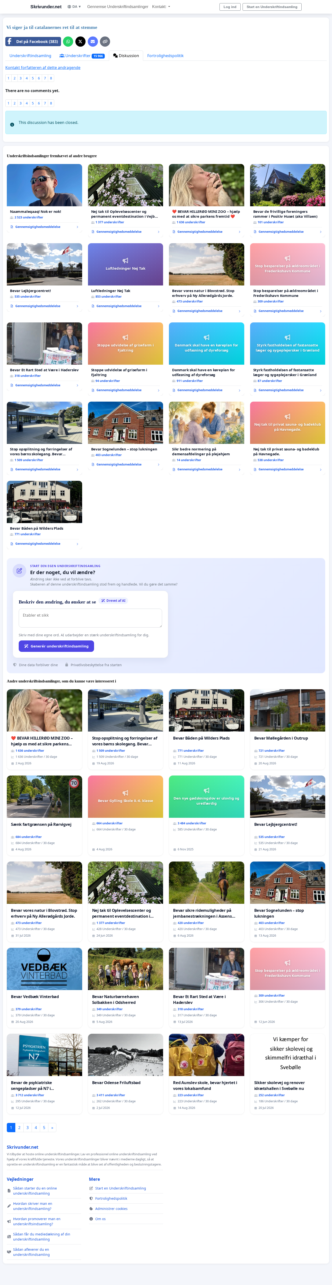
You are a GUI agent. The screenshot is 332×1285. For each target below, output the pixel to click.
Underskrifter (83, 55)
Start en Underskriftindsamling (272, 7)
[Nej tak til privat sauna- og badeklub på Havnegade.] (287, 438)
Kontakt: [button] (159, 7)
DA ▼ (76, 7)
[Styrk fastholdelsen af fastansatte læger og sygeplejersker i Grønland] (287, 359)
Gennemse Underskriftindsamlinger (117, 7)
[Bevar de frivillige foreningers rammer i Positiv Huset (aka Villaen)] (287, 200)
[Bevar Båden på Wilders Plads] (44, 515)
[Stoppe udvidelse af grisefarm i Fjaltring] (125, 359)
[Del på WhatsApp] (68, 41)
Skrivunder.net (45, 6)
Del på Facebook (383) (37, 41)
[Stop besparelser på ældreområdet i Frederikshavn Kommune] (287, 280)
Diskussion (128, 55)
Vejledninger (20, 1179)
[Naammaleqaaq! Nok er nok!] (44, 198)
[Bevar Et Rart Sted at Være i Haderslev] (44, 356)
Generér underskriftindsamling (60, 646)
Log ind (230, 7)
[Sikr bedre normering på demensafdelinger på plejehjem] (206, 438)
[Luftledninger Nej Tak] (125, 277)
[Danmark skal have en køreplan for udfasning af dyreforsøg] (206, 359)
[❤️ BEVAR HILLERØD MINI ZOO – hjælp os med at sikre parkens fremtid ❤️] (206, 200)
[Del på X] (80, 41)
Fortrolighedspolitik (165, 55)
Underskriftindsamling (30, 55)
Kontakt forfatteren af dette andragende (42, 67)
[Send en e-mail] (93, 41)
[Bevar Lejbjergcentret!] (44, 277)
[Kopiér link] (105, 41)
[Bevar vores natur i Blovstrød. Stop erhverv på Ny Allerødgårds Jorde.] (206, 280)
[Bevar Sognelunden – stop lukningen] (125, 436)
